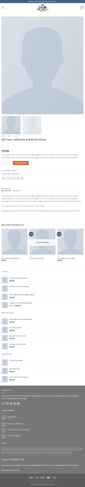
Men (9, 136)
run (24, 452)
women (69, 452)
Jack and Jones (37, 449)
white (63, 452)
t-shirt (17, 174)
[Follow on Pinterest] (18, 403)
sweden (38, 452)
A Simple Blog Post (14, 435)
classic (8, 449)
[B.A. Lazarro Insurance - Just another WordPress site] (42, 7)
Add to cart (21, 163)
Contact (50, 481)
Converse (15, 449)
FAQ (56, 481)
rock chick (18, 452)
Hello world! (11, 417)
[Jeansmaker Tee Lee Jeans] (70, 241)
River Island (11, 174)
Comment (10, 419)
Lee (62, 449)
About (29, 481)
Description (6, 191)
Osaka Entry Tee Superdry (10, 258)
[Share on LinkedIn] (22, 178)
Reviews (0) (17, 191)
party (80, 449)
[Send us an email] (14, 403)
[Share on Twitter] (11, 178)
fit (25, 449)
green (30, 449)
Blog (44, 481)
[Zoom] (4, 112)
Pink (3, 452)
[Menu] (3, 7)
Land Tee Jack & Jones (37, 258)
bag (3, 449)
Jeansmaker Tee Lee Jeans (66, 258)
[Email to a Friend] (14, 178)
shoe (28, 452)
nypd (75, 449)
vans (49, 452)
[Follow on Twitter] (11, 403)
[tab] (6, 191)
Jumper (51, 449)
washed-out (56, 452)
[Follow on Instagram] (7, 403)
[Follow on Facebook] (3, 403)
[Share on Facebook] (7, 178)
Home (4, 136)
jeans (45, 449)
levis (66, 449)
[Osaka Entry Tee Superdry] (14, 241)
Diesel (21, 449)
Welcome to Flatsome (15, 424)
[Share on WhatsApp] (3, 178)
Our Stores (37, 481)
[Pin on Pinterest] (18, 178)
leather (57, 449)
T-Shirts (16, 136)
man (6, 174)
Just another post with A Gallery (18, 430)
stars (33, 452)
